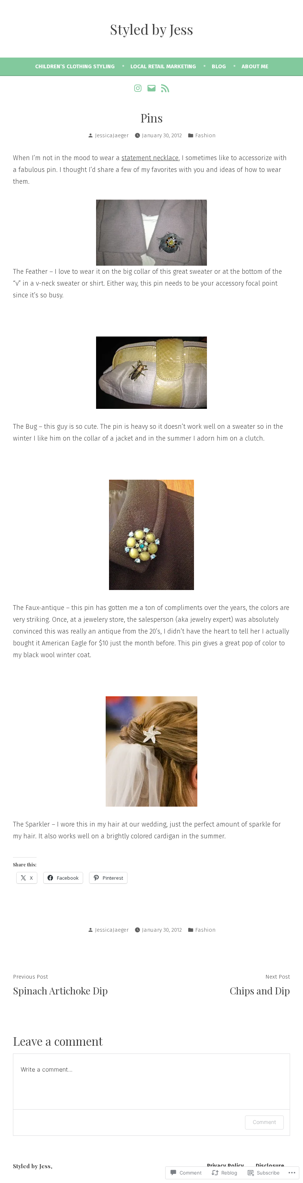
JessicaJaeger (112, 135)
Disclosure (270, 1165)
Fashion (205, 135)
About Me (255, 66)
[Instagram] (138, 88)
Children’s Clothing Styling (75, 66)
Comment (264, 1122)
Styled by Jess (151, 29)
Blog (219, 66)
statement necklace (150, 158)
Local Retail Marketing (163, 66)
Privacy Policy (225, 1165)
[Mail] (152, 88)
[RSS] (164, 88)
